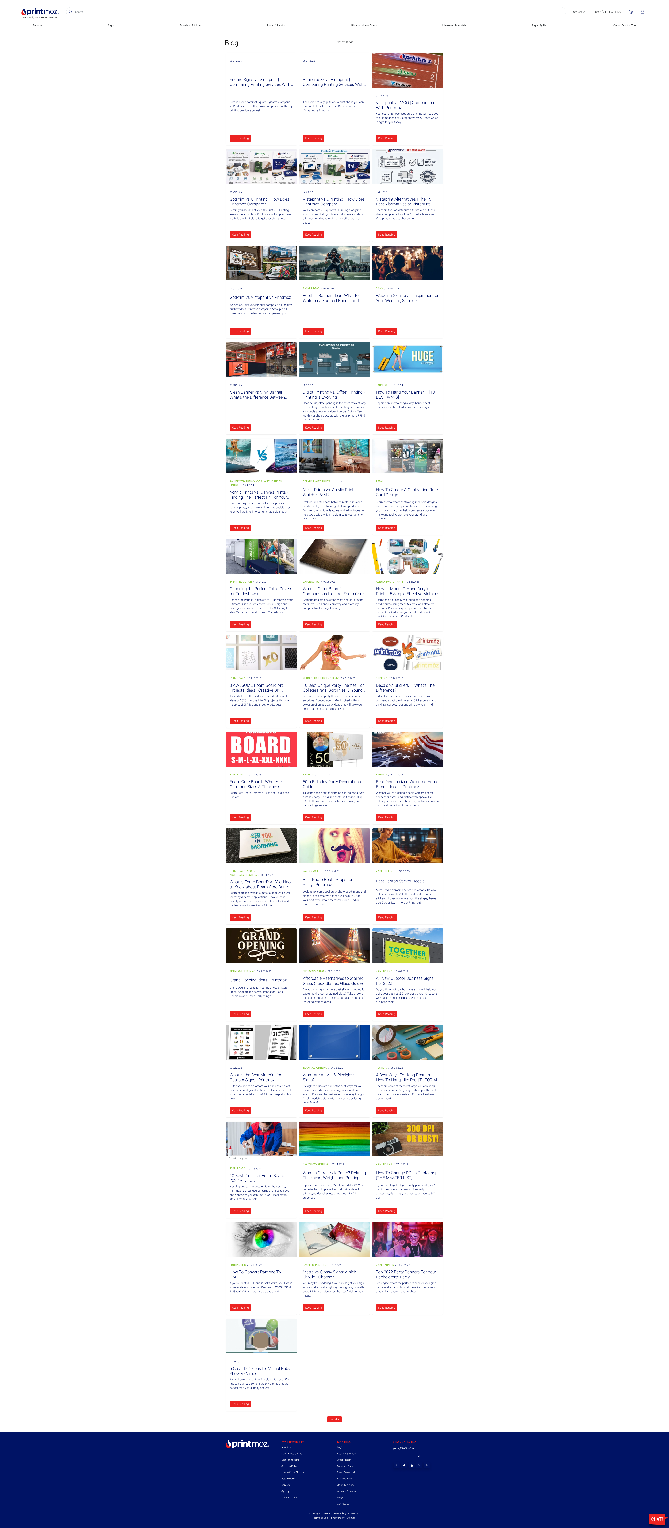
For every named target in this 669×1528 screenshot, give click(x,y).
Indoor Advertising (315, 1067)
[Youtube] (412, 1465)
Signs (111, 25)
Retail (380, 481)
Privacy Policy (337, 1517)
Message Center (346, 1466)
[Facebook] (397, 1465)
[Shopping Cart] (642, 12)
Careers (285, 1484)
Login (340, 1447)
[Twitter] (404, 1465)
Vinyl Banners (385, 1265)
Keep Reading (240, 138)
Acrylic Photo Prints (316, 481)
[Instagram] (419, 1465)
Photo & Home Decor (364, 25)
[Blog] (427, 1465)
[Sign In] (630, 12)
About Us (286, 1447)
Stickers (381, 678)
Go (418, 1456)
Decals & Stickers (191, 25)
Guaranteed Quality (291, 1453)
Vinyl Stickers (385, 871)
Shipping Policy (289, 1466)
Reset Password (346, 1472)
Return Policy (288, 1478)
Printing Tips (384, 971)
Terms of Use (321, 1517)
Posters (251, 874)
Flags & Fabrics (276, 25)
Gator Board (311, 581)
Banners (38, 25)
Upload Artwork (345, 1484)
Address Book (344, 1478)
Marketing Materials (454, 25)
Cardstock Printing (315, 1164)
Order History (344, 1459)
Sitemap (350, 1517)
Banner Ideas (311, 288)
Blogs (340, 1497)
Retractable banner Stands (321, 678)
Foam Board (237, 678)
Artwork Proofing (346, 1491)
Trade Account (289, 1497)
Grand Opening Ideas (242, 971)
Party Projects (313, 871)
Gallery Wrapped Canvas (246, 481)
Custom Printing (313, 971)
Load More (334, 1419)
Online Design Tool (624, 25)
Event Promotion (241, 581)
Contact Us (343, 1503)
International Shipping (293, 1472)
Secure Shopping (290, 1459)
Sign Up (285, 1491)
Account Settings (346, 1453)
